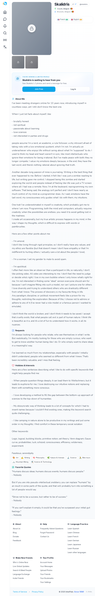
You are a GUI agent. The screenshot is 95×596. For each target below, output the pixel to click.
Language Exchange (21, 574)
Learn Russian (73, 548)
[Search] (4, 33)
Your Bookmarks (47, 578)
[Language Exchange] (4, 47)
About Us (16, 529)
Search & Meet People (22, 570)
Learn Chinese (73, 532)
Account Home (46, 562)
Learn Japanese (74, 544)
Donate (16, 536)
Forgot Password (47, 532)
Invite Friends (18, 578)
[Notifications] (4, 26)
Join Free (39, 89)
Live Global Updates (21, 566)
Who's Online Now (20, 562)
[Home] (4, 12)
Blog (15, 532)
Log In (73, 89)
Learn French (73, 536)
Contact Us (44, 536)
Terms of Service (20, 592)
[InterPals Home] (5, 3)
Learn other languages (77, 552)
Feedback (17, 540)
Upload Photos (46, 570)
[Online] (4, 40)
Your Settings (45, 582)
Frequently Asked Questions (51, 529)
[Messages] (4, 19)
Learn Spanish (73, 529)
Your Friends (45, 574)
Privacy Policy (37, 592)
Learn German (73, 540)
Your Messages (46, 566)
